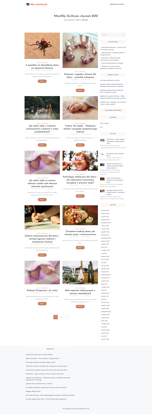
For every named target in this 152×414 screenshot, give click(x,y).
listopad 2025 (105, 210)
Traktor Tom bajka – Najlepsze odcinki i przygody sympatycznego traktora (80, 129)
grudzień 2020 (105, 305)
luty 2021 (104, 299)
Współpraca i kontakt (117, 4)
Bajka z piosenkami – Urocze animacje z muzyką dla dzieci (42, 358)
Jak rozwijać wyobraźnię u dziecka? (110, 80)
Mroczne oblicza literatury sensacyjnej (112, 63)
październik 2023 (106, 238)
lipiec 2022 (104, 247)
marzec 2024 (105, 226)
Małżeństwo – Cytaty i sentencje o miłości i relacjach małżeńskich (45, 374)
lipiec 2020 (104, 321)
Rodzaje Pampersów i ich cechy (42, 290)
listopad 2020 (105, 308)
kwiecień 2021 (105, 293)
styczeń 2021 (105, 302)
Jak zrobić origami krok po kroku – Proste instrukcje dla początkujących (46, 399)
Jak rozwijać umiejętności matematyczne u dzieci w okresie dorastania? (46, 387)
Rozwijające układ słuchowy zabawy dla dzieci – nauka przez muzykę (116, 192)
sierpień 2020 (105, 318)
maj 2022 (104, 253)
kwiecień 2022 (105, 256)
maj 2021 (104, 290)
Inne (101, 127)
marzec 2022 (105, 259)
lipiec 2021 (104, 284)
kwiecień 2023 (105, 241)
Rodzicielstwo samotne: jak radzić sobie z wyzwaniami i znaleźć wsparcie (46, 366)
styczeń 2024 (105, 229)
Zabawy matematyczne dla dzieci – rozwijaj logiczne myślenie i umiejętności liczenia (42, 239)
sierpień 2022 (105, 244)
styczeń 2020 (105, 339)
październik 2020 (106, 311)
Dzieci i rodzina (42, 62)
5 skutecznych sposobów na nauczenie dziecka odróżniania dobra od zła (46, 370)
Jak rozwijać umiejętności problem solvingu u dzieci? (41, 362)
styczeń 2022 (105, 265)
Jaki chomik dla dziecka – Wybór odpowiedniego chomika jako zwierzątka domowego (50, 395)
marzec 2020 (105, 333)
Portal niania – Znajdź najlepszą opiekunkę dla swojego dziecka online (116, 141)
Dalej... (42, 81)
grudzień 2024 (105, 219)
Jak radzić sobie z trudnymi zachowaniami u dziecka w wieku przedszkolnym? (42, 129)
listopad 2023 (105, 235)
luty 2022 (104, 262)
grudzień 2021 (105, 268)
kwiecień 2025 (105, 213)
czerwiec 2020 (105, 324)
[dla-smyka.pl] (36, 4)
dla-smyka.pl (75, 408)
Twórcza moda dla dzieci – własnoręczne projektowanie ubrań (115, 180)
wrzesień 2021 (105, 278)
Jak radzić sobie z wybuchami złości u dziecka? (39, 383)
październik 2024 (106, 223)
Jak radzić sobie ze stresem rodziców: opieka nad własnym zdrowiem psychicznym (42, 183)
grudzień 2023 (105, 232)
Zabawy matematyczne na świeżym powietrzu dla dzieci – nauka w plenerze (115, 166)
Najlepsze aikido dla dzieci (33, 391)
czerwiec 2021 (105, 287)
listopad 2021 (105, 272)
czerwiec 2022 (105, 250)
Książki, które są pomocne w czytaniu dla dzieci (39, 354)
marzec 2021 (105, 296)
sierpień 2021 (105, 281)
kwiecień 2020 (105, 330)
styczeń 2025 (105, 216)
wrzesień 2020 (105, 314)
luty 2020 (104, 336)
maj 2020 (104, 327)
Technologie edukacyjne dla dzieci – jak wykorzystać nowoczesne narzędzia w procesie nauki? (80, 180)
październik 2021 (106, 275)
